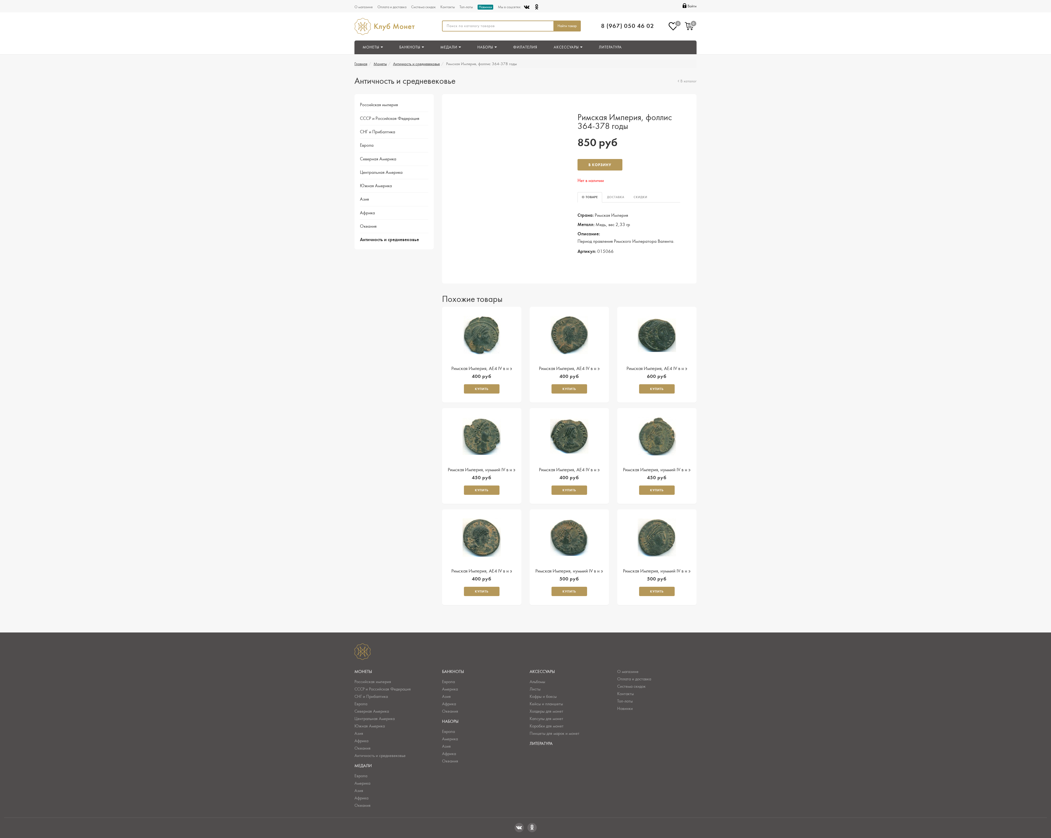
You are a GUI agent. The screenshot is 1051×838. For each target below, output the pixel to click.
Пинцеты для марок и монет (554, 733)
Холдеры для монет (546, 711)
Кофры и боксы (543, 696)
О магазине (363, 7)
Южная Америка (376, 186)
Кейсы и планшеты (546, 703)
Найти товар (567, 26)
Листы (535, 689)
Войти (692, 6)
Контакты (447, 7)
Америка (362, 783)
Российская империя (379, 105)
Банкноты (453, 671)
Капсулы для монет (546, 718)
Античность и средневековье (416, 64)
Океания (368, 226)
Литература (610, 47)
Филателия (525, 47)
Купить (482, 389)
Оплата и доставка (391, 7)
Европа (367, 145)
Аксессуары (542, 671)
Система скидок (423, 7)
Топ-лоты (466, 7)
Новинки (485, 7)
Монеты (380, 64)
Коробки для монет (547, 726)
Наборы (450, 721)
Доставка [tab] (615, 197)
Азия (364, 199)
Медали (363, 765)
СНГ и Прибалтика (377, 132)
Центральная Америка (381, 172)
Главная (360, 64)
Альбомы (537, 681)
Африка (367, 213)
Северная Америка (378, 159)
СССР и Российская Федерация (389, 118)
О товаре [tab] (590, 197)
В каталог (688, 81)
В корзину (599, 165)
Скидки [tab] (640, 197)
